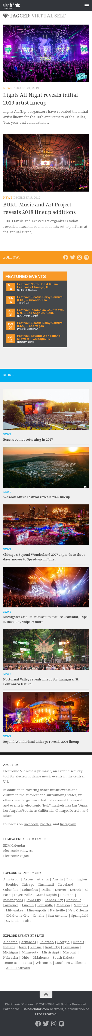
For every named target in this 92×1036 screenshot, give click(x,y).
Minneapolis (36, 910)
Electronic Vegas (16, 856)
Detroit (75, 811)
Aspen (28, 879)
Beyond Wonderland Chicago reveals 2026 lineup (41, 742)
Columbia (10, 890)
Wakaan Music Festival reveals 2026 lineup (36, 497)
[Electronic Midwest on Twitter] (72, 257)
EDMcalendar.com (35, 1009)
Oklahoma (41, 958)
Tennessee (11, 963)
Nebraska (10, 958)
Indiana (9, 947)
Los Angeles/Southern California (28, 811)
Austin (57, 879)
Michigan (10, 952)
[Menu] (86, 5)
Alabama (10, 942)
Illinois (78, 942)
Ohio (25, 958)
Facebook (31, 824)
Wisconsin (44, 963)
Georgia (63, 942)
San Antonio (58, 915)
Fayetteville (23, 895)
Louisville (45, 905)
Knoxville (73, 900)
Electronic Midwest (18, 851)
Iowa (23, 947)
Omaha (39, 915)
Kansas (36, 947)
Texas (27, 963)
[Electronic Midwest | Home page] (14, 5)
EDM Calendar (14, 845)
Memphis (81, 905)
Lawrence (10, 905)
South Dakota (63, 958)
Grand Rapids (46, 895)
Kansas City (54, 900)
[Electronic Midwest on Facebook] (65, 257)
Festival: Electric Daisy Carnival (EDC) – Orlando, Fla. (40, 298)
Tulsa (27, 921)
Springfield (79, 915)
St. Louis (12, 921)
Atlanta (43, 879)
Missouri (69, 952)
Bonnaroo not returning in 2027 (28, 440)
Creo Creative (45, 1014)
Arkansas (28, 942)
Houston (67, 895)
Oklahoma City (17, 915)
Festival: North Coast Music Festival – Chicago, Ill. (37, 285)
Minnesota (30, 952)
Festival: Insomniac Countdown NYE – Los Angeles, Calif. (40, 311)
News (7, 88)
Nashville (57, 910)
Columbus (30, 890)
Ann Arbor (11, 879)
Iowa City (34, 900)
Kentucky (52, 947)
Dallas (46, 890)
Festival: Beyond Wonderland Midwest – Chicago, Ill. (39, 337)
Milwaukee (14, 910)
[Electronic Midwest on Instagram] (79, 257)
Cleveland (65, 884)
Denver (60, 890)
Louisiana (71, 947)
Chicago (61, 811)
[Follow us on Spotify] (86, 257)
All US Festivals (18, 968)
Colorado (47, 942)
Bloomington (77, 879)
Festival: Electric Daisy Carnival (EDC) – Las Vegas (40, 324)
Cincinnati (46, 884)
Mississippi (50, 952)
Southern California (70, 963)
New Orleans (78, 910)
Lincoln (28, 905)
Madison (63, 905)
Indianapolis (13, 900)
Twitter (45, 824)
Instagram (68, 824)
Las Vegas (79, 805)
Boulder (12, 884)
